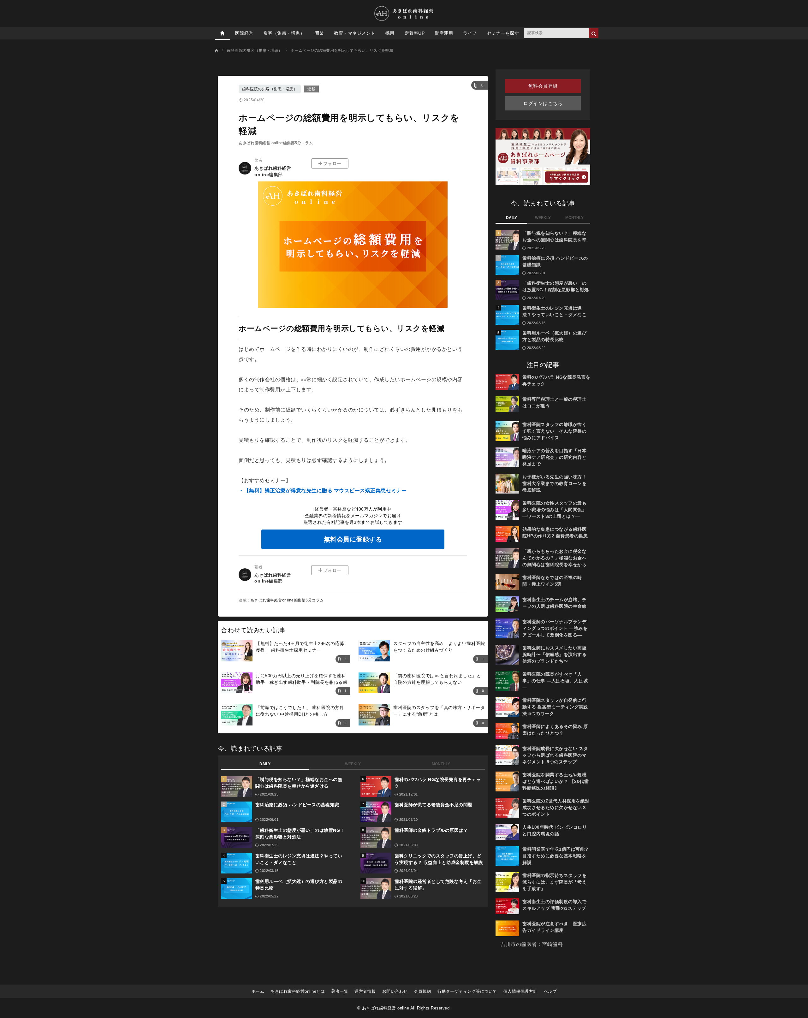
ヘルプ (550, 991)
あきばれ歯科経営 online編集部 (272, 171)
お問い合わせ (395, 991)
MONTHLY (441, 764)
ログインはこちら (542, 103)
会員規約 (422, 991)
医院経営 (244, 33)
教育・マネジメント (354, 33)
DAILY (264, 764)
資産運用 (444, 33)
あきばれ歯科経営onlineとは (297, 991)
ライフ (470, 33)
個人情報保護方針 (520, 991)
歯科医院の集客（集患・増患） (269, 89)
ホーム (258, 991)
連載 (311, 89)
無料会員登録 (543, 86)
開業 (319, 33)
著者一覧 (339, 991)
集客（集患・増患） (284, 33)
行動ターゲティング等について (467, 991)
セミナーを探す (503, 33)
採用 (390, 33)
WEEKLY (353, 764)
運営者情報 (365, 991)
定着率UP (415, 33)
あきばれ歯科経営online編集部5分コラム (287, 600)
